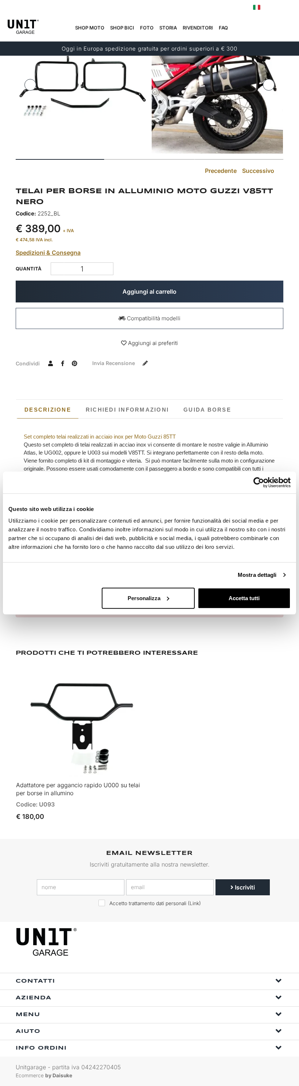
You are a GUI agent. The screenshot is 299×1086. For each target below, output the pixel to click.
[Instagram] (259, 942)
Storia (168, 28)
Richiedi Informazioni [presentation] (127, 410)
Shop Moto (89, 28)
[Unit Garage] (47, 941)
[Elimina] (106, 268)
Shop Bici (122, 28)
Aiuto (28, 1031)
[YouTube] (275, 942)
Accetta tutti (244, 598)
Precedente (220, 170)
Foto (147, 28)
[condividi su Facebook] (62, 363)
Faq (223, 28)
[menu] (288, 28)
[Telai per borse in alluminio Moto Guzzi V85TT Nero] (82, 88)
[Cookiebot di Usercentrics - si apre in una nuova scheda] (259, 482)
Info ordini (41, 1048)
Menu (28, 1014)
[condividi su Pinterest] (74, 363)
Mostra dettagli (257, 575)
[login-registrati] (272, 7)
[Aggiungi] (57, 268)
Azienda (33, 997)
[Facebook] (242, 942)
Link (194, 903)
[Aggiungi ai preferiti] (131, 768)
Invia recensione (114, 363)
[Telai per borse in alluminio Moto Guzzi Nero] (217, 88)
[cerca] (254, 28)
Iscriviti (244, 887)
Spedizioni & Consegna (48, 252)
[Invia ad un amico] (50, 363)
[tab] (47, 410)
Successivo (259, 170)
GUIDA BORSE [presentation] (207, 410)
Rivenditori (198, 28)
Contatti (35, 981)
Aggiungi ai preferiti (152, 343)
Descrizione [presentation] (47, 410)
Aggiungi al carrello (149, 291)
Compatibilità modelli (152, 318)
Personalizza (144, 598)
